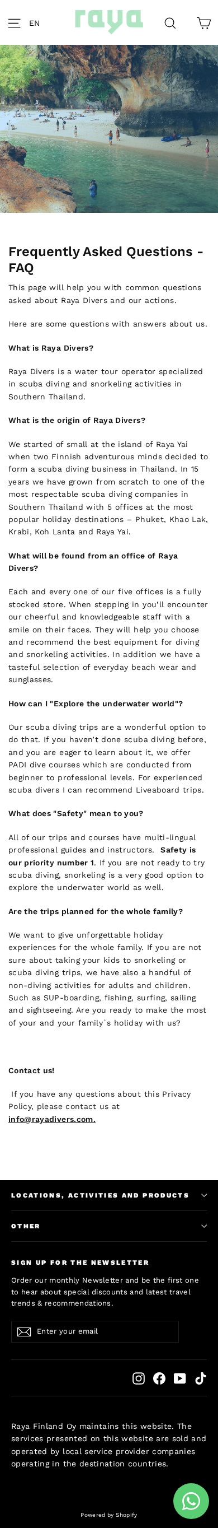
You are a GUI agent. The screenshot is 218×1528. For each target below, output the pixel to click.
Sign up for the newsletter (80, 1262)
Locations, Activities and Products (100, 1195)
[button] (37, 22)
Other (26, 1226)
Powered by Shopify (108, 1515)
